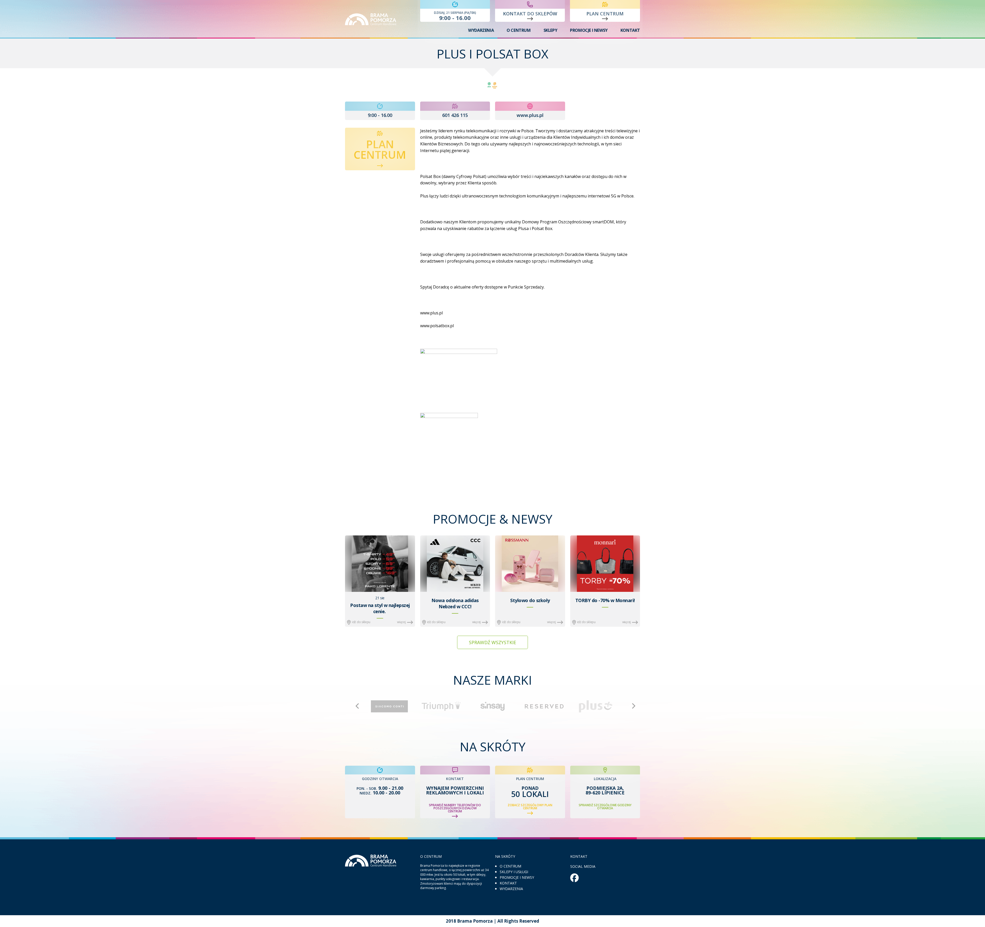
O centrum (518, 30)
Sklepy (550, 30)
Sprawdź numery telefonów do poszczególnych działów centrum (455, 808)
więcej (401, 622)
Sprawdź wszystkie (492, 642)
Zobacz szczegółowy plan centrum (530, 807)
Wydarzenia (481, 30)
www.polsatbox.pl (437, 325)
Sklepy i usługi (514, 871)
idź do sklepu (361, 622)
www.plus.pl (530, 115)
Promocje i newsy (589, 30)
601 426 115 (455, 115)
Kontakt (630, 30)
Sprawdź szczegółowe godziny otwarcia (605, 807)
